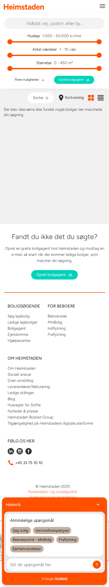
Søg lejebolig (19, 316)
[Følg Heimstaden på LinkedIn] (11, 453)
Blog (11, 399)
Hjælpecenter (19, 340)
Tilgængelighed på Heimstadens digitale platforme (50, 423)
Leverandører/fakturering (29, 386)
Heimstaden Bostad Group (30, 417)
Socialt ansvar (19, 374)
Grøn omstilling (20, 380)
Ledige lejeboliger (23, 322)
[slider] (9, 41)
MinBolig (55, 322)
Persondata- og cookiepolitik (52, 492)
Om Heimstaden (21, 368)
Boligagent (17, 328)
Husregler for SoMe (24, 405)
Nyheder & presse (23, 411)
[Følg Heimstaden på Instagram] (19, 453)
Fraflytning (57, 334)
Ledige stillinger (21, 392)
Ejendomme (18, 334)
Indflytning (57, 328)
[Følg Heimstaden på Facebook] (28, 453)
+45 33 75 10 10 (29, 462)
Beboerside (57, 316)
